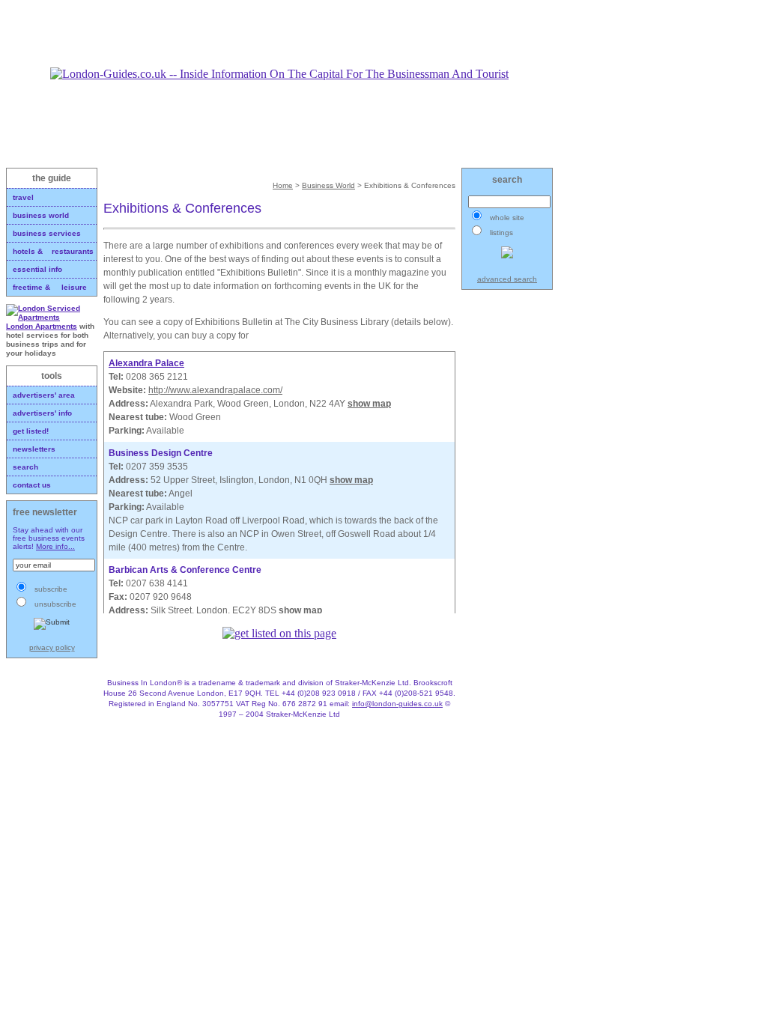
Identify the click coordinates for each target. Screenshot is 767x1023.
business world (41, 215)
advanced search (507, 279)
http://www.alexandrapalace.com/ (215, 390)
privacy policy (52, 647)
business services (47, 233)
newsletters (34, 449)
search (25, 467)
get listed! (31, 431)
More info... (55, 546)
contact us (32, 485)
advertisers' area (44, 395)
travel (23, 197)
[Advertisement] (279, 33)
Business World (328, 185)
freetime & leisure (50, 287)
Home (283, 185)
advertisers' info (42, 413)
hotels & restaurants (53, 251)
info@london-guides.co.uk (397, 703)
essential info (37, 269)
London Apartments (41, 326)
